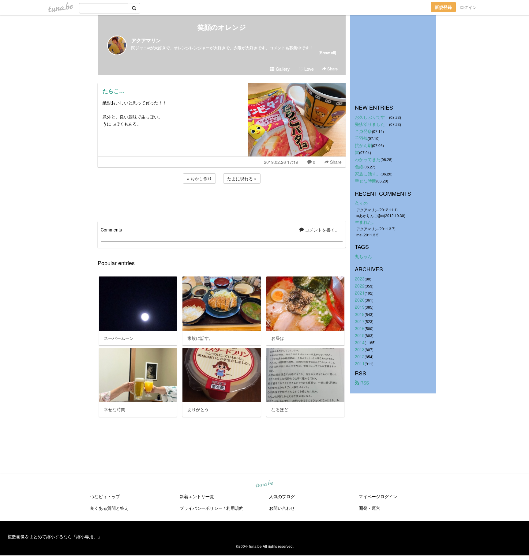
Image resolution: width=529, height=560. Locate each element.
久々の (361, 203)
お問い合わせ (282, 508)
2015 (360, 335)
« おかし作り (199, 178)
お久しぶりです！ (372, 117)
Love (308, 69)
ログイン (468, 7)
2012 (360, 356)
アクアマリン (146, 40)
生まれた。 (365, 222)
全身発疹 (363, 131)
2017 (360, 321)
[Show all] (327, 52)
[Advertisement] (222, 201)
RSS (364, 383)
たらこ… (114, 91)
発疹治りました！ (372, 124)
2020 (360, 300)
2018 (360, 314)
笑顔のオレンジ (221, 27)
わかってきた (368, 159)
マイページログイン (378, 496)
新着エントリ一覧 (197, 496)
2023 (360, 279)
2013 (360, 349)
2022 (360, 286)
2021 (360, 293)
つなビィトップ (105, 496)
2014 (360, 342)
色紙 (359, 166)
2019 (360, 307)
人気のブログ (282, 496)
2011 (360, 363)
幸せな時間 (365, 181)
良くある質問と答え (109, 508)
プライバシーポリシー (201, 508)
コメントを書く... (321, 230)
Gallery (282, 69)
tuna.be (264, 484)
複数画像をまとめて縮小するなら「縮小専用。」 (55, 536)
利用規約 (234, 508)
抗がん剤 (363, 145)
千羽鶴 (361, 138)
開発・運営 (369, 508)
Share (332, 69)
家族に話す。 (368, 174)
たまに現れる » (242, 178)
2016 (360, 328)
